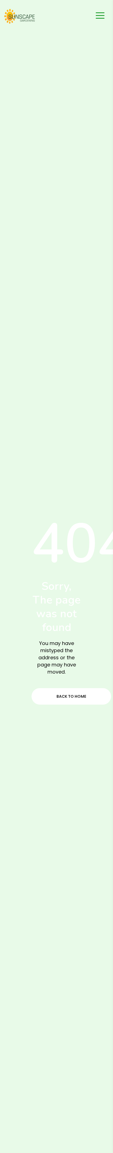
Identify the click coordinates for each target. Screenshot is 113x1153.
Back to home (71, 696)
